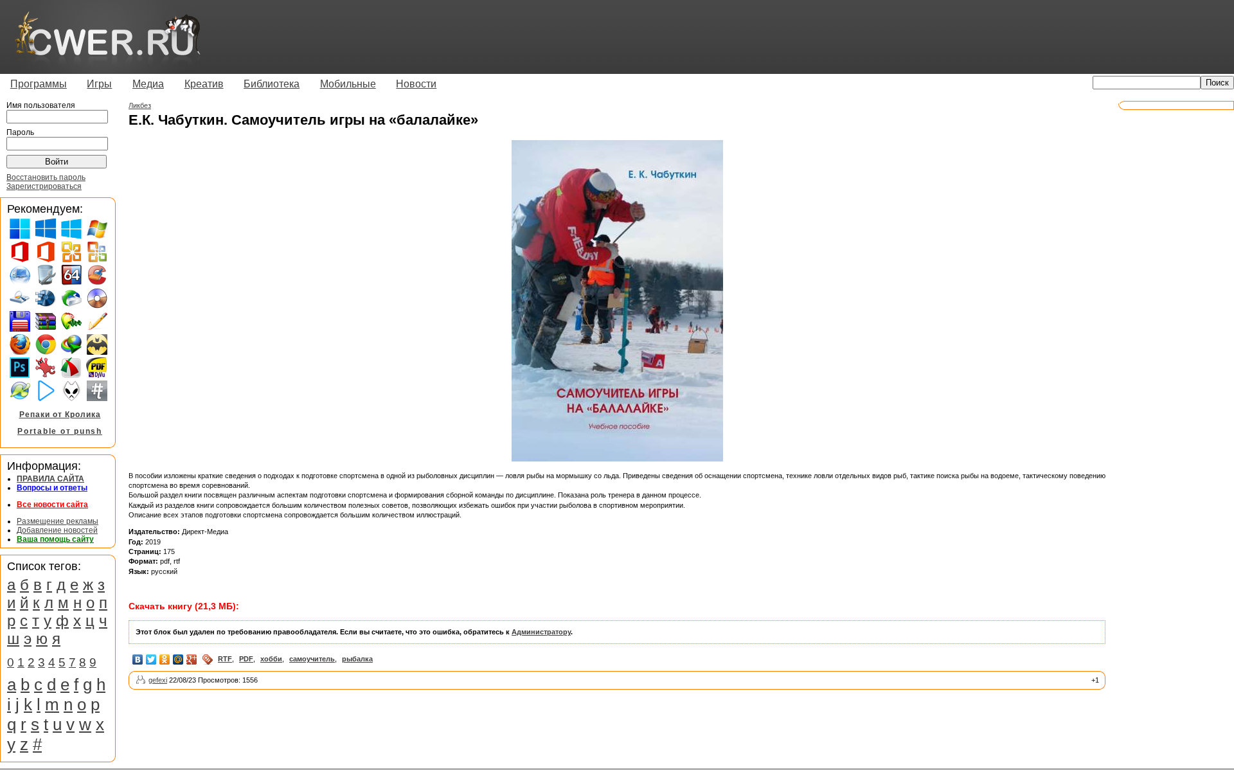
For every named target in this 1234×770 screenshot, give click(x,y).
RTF (225, 659)
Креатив (204, 83)
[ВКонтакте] (138, 659)
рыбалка (357, 659)
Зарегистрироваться (44, 186)
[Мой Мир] (178, 659)
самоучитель (312, 659)
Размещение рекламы (57, 521)
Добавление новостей (57, 530)
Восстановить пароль (45, 177)
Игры (99, 83)
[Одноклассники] (165, 659)
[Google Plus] (192, 659)
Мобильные (348, 83)
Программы (38, 83)
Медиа (148, 83)
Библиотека (272, 83)
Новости (416, 83)
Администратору (541, 632)
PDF (246, 659)
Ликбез (140, 105)
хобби (271, 659)
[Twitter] (151, 659)
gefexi (157, 680)
